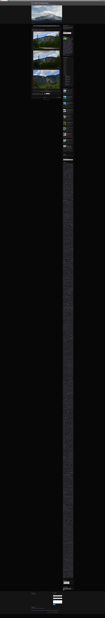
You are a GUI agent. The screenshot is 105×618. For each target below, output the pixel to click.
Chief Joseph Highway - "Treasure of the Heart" (68, 82)
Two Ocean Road (67, 547)
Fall (63, 287)
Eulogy (65, 285)
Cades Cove (67, 223)
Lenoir (65, 369)
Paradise (70, 434)
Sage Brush (69, 476)
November (66, 75)
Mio (70, 401)
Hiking (67, 326)
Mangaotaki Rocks (70, 383)
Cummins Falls (71, 263)
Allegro (67, 178)
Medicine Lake (64, 396)
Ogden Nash (64, 425)
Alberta (70, 175)
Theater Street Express (70, 535)
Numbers (72, 423)
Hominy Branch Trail (65, 328)
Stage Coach (64, 511)
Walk (63, 556)
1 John (65, 164)
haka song (72, 318)
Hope (66, 329)
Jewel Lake (67, 340)
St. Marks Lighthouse (69, 509)
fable (72, 286)
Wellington (64, 564)
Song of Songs (68, 498)
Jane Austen (67, 338)
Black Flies (72, 206)
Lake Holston (64, 361)
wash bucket (71, 557)
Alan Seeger (71, 174)
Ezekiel (64, 286)
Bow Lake (64, 212)
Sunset (66, 517)
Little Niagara (67, 372)
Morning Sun (68, 405)
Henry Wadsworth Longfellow (67, 324)
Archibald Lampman (67, 185)
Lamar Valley (67, 366)
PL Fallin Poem (68, 444)
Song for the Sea (65, 498)
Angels (67, 181)
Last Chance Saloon (65, 368)
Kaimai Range (64, 349)
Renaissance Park (67, 464)
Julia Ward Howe (67, 348)
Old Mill (69, 427)
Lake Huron (68, 361)
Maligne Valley (65, 383)
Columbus (72, 251)
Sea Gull (67, 483)
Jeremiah (64, 340)
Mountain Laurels (71, 409)
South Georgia (67, 501)
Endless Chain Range (69, 283)
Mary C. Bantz (71, 390)
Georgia (68, 304)
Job (72, 340)
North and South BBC (65, 420)
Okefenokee (69, 426)
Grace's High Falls (65, 306)
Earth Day (68, 276)
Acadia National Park (65, 172)
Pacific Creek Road (69, 432)
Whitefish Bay (69, 567)
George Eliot (70, 303)
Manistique (68, 384)
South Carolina (66, 500)
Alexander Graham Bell (65, 176)
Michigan (66, 399)
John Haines (64, 343)
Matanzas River (70, 393)
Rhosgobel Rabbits (71, 465)
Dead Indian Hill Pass (69, 266)
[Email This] (46, 93)
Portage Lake (71, 449)
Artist (70, 186)
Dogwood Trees (65, 270)
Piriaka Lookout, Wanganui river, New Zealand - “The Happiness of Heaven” (69, 146)
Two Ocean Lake (67, 546)
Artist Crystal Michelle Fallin (68, 186)
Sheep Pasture (65, 488)
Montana (67, 403)
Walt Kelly (66, 556)
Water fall (68, 560)
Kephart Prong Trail (65, 354)
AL (63, 174)
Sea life (70, 483)
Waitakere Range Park (68, 555)
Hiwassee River (67, 327)
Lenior (64, 369)
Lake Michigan (68, 363)
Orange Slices (64, 429)
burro (63, 221)
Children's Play (68, 242)
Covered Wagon (67, 255)
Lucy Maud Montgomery (70, 379)
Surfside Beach (71, 518)
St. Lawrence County (69, 508)
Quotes (66, 457)
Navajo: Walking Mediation (66, 416)
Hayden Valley (68, 320)
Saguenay (72, 476)
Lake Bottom (70, 359)
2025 (65, 74)
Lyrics (69, 380)
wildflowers (64, 568)
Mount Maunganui (68, 408)
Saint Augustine (71, 477)
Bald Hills (67, 192)
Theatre (64, 536)
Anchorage (64, 181)
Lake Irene (71, 361)
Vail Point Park (70, 548)
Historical (64, 327)
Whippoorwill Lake (65, 566)
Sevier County (69, 485)
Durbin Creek (64, 274)
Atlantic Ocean (66, 188)
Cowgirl (72, 255)
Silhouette (64, 494)
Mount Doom (70, 407)
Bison (69, 205)
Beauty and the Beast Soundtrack (66, 197)
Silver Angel (66, 494)
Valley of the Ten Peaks (68, 549)
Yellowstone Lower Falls (67, 574)
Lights (72, 370)
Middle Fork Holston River (70, 399)
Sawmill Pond (64, 482)
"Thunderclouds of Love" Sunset (69, 116)
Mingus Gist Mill (65, 401)
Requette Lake (71, 464)
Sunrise (64, 517)
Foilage (68, 293)
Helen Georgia (64, 322)
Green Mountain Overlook (68, 313)
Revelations (64, 465)
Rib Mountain (64, 466)
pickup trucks (64, 441)
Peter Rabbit (71, 439)
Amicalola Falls (68, 179)
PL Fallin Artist (71, 444)
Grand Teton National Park (69, 307)
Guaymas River (64, 318)
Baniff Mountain (69, 193)
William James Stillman (70, 569)
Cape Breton (68, 228)
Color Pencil (68, 248)
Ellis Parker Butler (70, 281)
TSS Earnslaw (68, 545)
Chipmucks (72, 242)
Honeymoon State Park (70, 328)
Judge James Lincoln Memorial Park (69, 347)
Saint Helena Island (70, 478)
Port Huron (69, 449)
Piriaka (72, 443)
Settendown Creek (65, 485)
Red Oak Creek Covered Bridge (68, 462)
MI (69, 398)
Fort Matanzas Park (69, 297)
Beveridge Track (69, 199)
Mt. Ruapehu (67, 412)
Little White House (69, 374)
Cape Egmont (64, 229)
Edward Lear (66, 279)
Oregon (67, 429)
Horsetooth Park (67, 331)
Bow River (67, 212)
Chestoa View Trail (65, 240)
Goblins (67, 305)
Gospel (72, 305)
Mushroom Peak (69, 414)
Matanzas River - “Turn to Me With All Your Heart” (70, 140)
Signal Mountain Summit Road (69, 493)
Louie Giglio (69, 377)
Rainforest (70, 458)
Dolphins (68, 270)
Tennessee (65, 525)
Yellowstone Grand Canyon (66, 573)
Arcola (70, 185)
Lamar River (64, 366)
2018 (65, 67)
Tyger (69, 547)
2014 (65, 63)
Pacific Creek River (65, 432)
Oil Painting (68, 425)
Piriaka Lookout (64, 444)
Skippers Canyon (65, 495)
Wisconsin (71, 571)
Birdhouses (64, 205)
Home (45, 97)
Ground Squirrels (69, 315)
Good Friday (69, 305)
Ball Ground (69, 192)
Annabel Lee (69, 181)
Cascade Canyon (70, 231)
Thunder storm (68, 539)
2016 (65, 65)
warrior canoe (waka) (67, 557)
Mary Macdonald (65, 392)
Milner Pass (70, 400)
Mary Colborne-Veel (65, 391)
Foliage (70, 293)
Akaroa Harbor (71, 173)
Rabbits (68, 457)
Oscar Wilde (67, 430)
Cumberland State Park (66, 263)
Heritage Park (65, 325)
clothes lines (71, 246)
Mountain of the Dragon (65, 410)
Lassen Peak (64, 367)
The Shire (64, 534)
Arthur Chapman (65, 186)
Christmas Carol (65, 244)
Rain (63, 458)
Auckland (70, 188)
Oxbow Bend (65, 431)
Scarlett (67, 482)
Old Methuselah (66, 427)
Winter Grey (68, 571)
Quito (72, 456)
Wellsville (66, 564)
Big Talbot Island (69, 204)
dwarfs (68, 274)
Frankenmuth (68, 299)
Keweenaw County (71, 354)
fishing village (71, 290)
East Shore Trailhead (71, 277)
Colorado (71, 248)
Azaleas (64, 190)
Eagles (66, 276)
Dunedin (68, 273)
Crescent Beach (65, 258)
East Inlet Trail (66, 277)
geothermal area (71, 304)
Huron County (67, 333)
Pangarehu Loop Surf (65, 434)
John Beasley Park (71, 341)
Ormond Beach (64, 430)
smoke (65, 496)
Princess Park (66, 452)
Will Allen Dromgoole (68, 568)
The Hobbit (68, 529)
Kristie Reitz (68, 356)
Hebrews (67, 321)
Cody (66, 248)
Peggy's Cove (68, 436)
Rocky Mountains (70, 472)
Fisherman (65, 290)
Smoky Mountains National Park (68, 496)
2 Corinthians (71, 165)
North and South (71, 419)
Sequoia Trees (71, 484)
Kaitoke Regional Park (69, 349)
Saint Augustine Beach (65, 478)
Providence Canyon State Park (68, 453)
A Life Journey (68, 167)
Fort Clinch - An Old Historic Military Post (69, 96)
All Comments (66, 583)
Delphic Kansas (66, 267)
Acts (69, 172)
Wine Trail (64, 571)
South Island (71, 501)
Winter (66, 571)
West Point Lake (69, 565)
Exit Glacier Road (69, 285)
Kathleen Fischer (67, 350)
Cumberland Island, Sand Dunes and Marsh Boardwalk (70, 103)
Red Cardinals (66, 461)
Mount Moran (71, 408)
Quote (64, 457)
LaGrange (67, 358)
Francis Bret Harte (71, 298)
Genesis (68, 303)
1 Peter (69, 164)
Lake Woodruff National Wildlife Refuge (67, 365)
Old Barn (72, 426)
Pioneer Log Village (67, 443)
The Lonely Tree (68, 530)
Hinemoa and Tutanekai (70, 326)
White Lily (68, 566)
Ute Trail (67, 548)
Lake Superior (69, 364)
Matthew (67, 394)
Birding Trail (67, 205)
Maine (72, 381)
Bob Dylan (72, 210)
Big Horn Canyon (69, 201)
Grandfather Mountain (66, 308)
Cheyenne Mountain (69, 240)
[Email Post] (44, 93)
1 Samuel (71, 164)
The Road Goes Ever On (70, 533)
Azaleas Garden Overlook (69, 190)
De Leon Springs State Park (68, 265)
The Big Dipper (67, 527)
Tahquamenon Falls (70, 520)
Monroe (64, 403)
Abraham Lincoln (65, 169)
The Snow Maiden (68, 534)
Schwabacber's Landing (70, 482)
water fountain (71, 560)
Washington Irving (71, 558)
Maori (70, 385)
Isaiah (67, 336)
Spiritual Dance (68, 503)
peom (68, 438)
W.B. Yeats (67, 553)
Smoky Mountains (68, 496)
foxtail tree (68, 298)
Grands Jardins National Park (39, 94)
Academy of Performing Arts (69, 171)
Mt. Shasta (70, 412)
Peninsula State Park (65, 438)
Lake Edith (66, 360)
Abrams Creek (69, 169)
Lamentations (71, 366)
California (70, 224)
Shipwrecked (71, 489)
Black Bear (69, 206)
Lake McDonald (64, 363)
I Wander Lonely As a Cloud (67, 334)
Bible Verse (65, 200)
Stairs (66, 511)
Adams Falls (71, 172)
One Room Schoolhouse (70, 428)
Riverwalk (72, 468)
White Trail (66, 567)
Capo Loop (70, 229)
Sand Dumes (66, 480)
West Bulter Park (70, 564)
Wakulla (72, 555)
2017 (65, 66)
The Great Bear (69, 528)
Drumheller (68, 272)
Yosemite (68, 576)
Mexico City (68, 398)
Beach (71, 194)
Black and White (66, 206)
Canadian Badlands (66, 226)
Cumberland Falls (67, 261)
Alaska (64, 175)
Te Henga (67, 524)
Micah (70, 398)
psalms (72, 454)
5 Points (71, 166)
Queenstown (69, 456)
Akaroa (69, 173)
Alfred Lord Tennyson (68, 177)
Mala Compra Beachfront (66, 382)
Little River (70, 372)
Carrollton (70, 230)
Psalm (70, 454)
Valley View (72, 549)
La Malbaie (71, 356)
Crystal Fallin (65, 155)
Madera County (66, 381)
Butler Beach (66, 221)
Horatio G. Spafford (69, 329)
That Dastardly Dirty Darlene (69, 526)
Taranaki (72, 522)
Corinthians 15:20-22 (65, 254)
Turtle (63, 546)
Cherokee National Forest (70, 239)
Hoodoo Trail (64, 329)
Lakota (72, 365)
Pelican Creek (67, 437)
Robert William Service (65, 470)
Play (67, 445)
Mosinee (72, 405)
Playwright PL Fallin (71, 445)
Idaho (71, 334)
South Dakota (70, 500)
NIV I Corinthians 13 (45, 94)
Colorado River (65, 249)
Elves (72, 281)
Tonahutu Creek (65, 542)
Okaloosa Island (65, 426)
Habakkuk (68, 318)
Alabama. (68, 174)
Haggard (70, 318)
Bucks (66, 217)
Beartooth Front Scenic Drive (69, 195)
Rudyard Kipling (66, 476)
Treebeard (64, 544)
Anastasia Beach (67, 180)
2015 (65, 64)
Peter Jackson (66, 439)
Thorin (70, 537)
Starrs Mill (72, 511)
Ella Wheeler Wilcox (65, 281)
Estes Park (71, 284)
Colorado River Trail (70, 249)
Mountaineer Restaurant (70, 410)
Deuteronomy (69, 268)
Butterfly (69, 221)
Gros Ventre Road (65, 315)
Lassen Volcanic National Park (69, 367)
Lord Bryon (69, 376)
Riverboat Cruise (69, 468)
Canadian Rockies (71, 226)
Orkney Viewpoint (71, 429)
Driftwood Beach (65, 272)
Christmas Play (69, 244)
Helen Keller (67, 322)
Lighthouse (70, 370)
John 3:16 (67, 341)
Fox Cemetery (64, 298)
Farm (67, 287)
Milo (72, 400)
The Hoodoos (71, 529)
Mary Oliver (68, 392)
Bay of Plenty (68, 194)
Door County (71, 270)
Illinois (72, 334)
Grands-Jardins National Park (38, 30)
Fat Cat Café (69, 287)
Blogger (56, 612)
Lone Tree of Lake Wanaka (68, 375)
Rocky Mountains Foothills (66, 473)
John (65, 341)
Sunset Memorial (69, 517)
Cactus (64, 223)
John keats (67, 343)
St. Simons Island (67, 510)
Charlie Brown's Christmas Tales (69, 235)
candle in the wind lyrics (66, 227)
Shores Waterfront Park (66, 491)
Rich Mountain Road (69, 466)
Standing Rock (69, 511)
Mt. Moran (71, 411)
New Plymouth (68, 417)
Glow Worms (64, 305)
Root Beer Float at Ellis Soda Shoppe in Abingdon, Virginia (70, 134)
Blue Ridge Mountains (68, 209)
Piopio (70, 443)
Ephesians (68, 284)
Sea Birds (64, 483)
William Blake (71, 568)
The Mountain (70, 531)
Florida (69, 292)
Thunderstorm (66, 540)
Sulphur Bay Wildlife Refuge (68, 515)
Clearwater (64, 246)
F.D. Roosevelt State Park (68, 286)
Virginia (70, 551)
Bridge (67, 215)
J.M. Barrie (70, 336)
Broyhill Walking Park (67, 216)
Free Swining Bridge (67, 301)
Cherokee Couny (65, 239)
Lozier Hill (66, 379)
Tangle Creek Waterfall (65, 522)
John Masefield (70, 343)
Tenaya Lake (71, 524)
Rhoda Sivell (67, 465)
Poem (64, 446)
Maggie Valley (69, 381)
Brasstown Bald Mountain (66, 214)
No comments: (42, 93)
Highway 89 (64, 326)
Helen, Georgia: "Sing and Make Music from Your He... (68, 77)
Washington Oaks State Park (69, 559)
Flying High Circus (65, 293)
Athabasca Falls (64, 187)
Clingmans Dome (68, 246)
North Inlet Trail (68, 422)
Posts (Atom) (48, 99)
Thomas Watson (65, 537)
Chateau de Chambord (66, 237)
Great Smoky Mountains (68, 311)
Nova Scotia (68, 423)
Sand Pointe (69, 480)
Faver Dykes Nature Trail (67, 288)
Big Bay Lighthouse (65, 201)
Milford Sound (65, 400)
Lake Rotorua (65, 364)
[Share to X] (47, 93)
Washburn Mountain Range (66, 558)
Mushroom (66, 414)
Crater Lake (71, 256)
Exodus (72, 285)
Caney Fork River (71, 227)
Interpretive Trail (66, 335)
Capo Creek (67, 229)
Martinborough (68, 390)
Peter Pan (69, 439)
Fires (63, 290)
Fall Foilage (65, 287)
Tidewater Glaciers (71, 540)
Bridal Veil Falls (71, 214)
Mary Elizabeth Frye (69, 391)
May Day (72, 394)
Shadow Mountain (70, 486)
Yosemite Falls (71, 576)
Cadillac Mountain (67, 224)
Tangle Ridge (69, 522)
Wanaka (72, 556)
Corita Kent (69, 254)
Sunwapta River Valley (67, 518)
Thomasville (68, 537)
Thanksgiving (64, 526)
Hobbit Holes (71, 327)
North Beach (69, 420)
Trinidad (67, 544)
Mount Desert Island (67, 407)
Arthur (72, 185)
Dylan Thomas (70, 274)
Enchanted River (65, 283)
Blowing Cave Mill (69, 208)
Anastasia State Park (71, 180)
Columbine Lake (67, 251)
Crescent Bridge (69, 258)
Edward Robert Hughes (70, 279)
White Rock (70, 566)
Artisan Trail (68, 186)
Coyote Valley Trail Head (65, 256)
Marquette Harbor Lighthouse (67, 388)
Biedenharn (69, 200)
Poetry (68, 446)
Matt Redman (64, 394)
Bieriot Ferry (71, 200)
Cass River (66, 232)
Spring (70, 503)
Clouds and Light (67, 247)
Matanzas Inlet (65, 393)
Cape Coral (71, 228)
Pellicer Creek (71, 437)
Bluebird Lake (69, 210)
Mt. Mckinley (67, 411)
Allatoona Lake (64, 178)
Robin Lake (69, 470)
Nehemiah (70, 416)
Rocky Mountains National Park (68, 474)
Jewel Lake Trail (70, 340)
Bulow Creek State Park (68, 218)
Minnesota (68, 401)
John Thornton (68, 345)
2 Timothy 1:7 (67, 166)
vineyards (68, 551)
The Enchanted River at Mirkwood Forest (70, 122)
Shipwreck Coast (68, 489)
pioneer (64, 443)
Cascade (67, 231)
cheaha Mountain (70, 238)
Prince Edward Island (67, 451)
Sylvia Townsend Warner (67, 519)
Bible (72, 199)
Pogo (69, 446)
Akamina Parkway (66, 173)
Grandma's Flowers (70, 309)
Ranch (68, 459)
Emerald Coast (65, 282)
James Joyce (64, 338)
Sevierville (72, 485)
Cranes (69, 256)
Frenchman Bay (71, 301)
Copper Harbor (71, 253)
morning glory (64, 405)
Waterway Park (64, 562)
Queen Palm (67, 456)
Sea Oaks (72, 483)
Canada (35, 94)
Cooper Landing (67, 253)
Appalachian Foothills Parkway (69, 183)
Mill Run (68, 400)
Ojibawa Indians (71, 425)
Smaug (64, 496)
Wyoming (69, 572)
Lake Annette (69, 358)
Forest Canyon (70, 294)
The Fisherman (65, 528)
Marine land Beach (70, 386)
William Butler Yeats (65, 569)
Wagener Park (69, 553)
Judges (64, 348)
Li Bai (66, 370)
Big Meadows (68, 203)
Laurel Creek (69, 368)
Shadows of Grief (71, 487)
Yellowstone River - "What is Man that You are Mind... (68, 85)
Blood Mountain (70, 207)
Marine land (66, 386)
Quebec (49, 94)
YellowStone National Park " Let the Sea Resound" (67, 80)
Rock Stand (64, 472)
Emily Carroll (69, 282)
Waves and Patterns (71, 562)
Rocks (66, 472)
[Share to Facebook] (48, 93)
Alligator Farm (69, 178)
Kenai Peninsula (68, 352)
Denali (70, 267)
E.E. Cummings (67, 275)
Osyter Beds (70, 430)
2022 (65, 72)
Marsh (72, 388)
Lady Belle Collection (70, 357)
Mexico (66, 398)
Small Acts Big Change (70, 495)
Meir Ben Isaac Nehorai (68, 396)
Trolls (66, 545)
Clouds (64, 247)
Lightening (68, 370)
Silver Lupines (69, 494)
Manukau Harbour (67, 385)
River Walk (65, 468)
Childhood (66, 241)
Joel (63, 341)
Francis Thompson (65, 299)
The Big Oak (70, 527)
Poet (66, 446)
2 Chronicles (67, 165)
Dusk (66, 274)
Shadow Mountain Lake (65, 487)
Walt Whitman (69, 556)
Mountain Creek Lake (67, 409)
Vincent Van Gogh (65, 551)
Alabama (65, 174)
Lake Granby (68, 360)
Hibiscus (68, 325)
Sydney (64, 519)
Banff (70, 192)
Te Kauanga (69, 524)
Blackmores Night (66, 207)
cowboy (70, 255)
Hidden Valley (70, 325)
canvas (66, 228)
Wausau (67, 562)
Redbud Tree (67, 463)
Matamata (71, 392)
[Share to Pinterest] (49, 93)
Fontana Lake (66, 294)
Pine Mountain (71, 442)
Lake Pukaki (71, 363)
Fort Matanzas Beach (67, 296)
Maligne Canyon (71, 382)
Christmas (71, 243)
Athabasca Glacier (68, 187)
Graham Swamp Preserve (70, 306)
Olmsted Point (66, 428)
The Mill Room (67, 531)
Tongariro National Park (70, 542)
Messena (64, 398)
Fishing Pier (68, 290)
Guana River (67, 316)
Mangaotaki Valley (65, 384)
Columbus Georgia (65, 252)
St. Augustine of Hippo (70, 506)
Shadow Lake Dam (65, 486)
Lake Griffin (71, 360)
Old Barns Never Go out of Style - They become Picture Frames (70, 110)
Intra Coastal (70, 335)
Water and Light (65, 560)
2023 (65, 73)
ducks (66, 273)
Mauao (70, 394)
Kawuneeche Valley (71, 350)
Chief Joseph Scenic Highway (68, 240)
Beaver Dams (71, 197)
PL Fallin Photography (40, 3)
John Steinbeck (64, 345)
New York (71, 417)
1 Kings (67, 164)
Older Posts (59, 97)
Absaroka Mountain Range (70, 170)
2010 (65, 58)
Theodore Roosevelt (67, 536)
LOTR (67, 377)
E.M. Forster (70, 275)
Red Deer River (70, 461)
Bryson (71, 216)
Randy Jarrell (71, 459)
